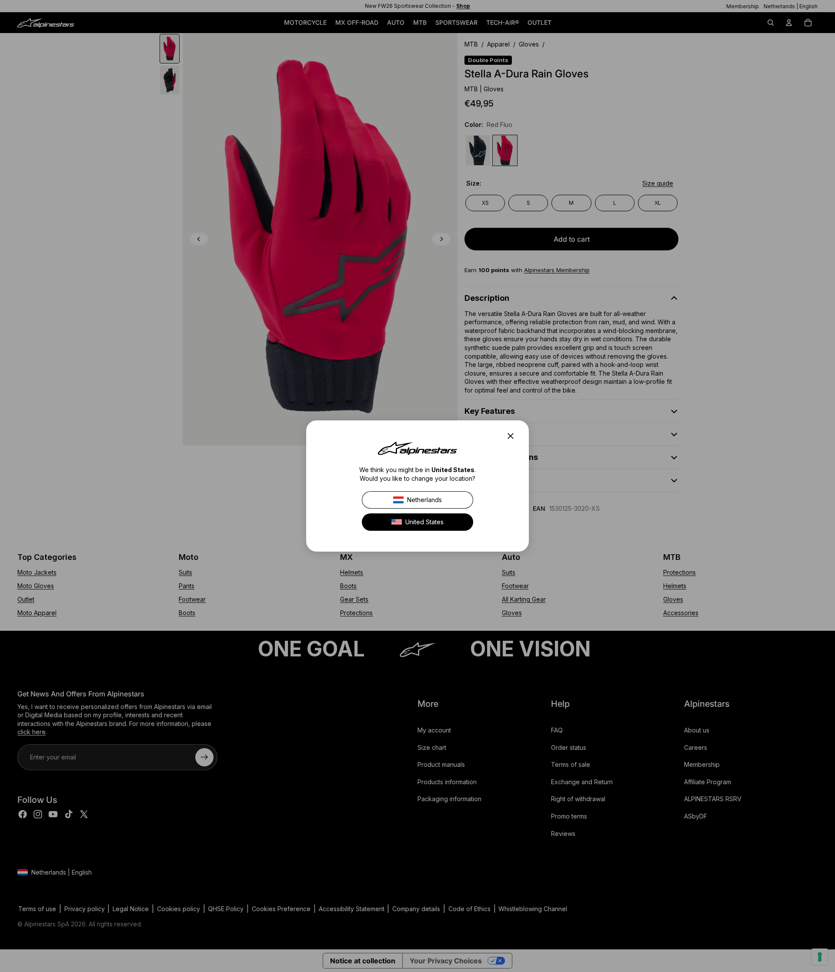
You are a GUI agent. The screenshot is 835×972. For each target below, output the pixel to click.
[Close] (513, 436)
